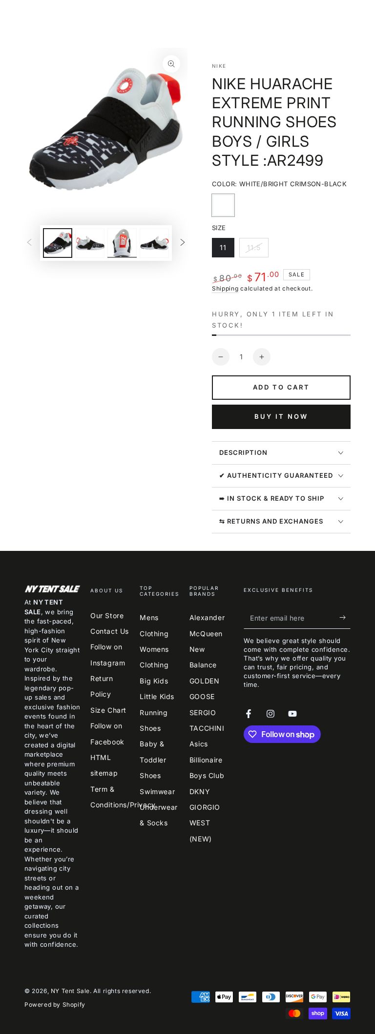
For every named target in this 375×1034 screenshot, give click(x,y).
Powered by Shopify (54, 1004)
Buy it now (281, 416)
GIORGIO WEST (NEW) (204, 823)
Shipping (225, 288)
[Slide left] (29, 243)
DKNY (199, 791)
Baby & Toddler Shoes (153, 760)
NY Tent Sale (70, 991)
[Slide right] (182, 243)
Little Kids (157, 696)
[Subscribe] (345, 617)
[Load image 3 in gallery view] (122, 243)
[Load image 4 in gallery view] (154, 243)
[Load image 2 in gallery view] (89, 243)
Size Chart (108, 710)
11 (226, 250)
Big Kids (154, 681)
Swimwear (157, 791)
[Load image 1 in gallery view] (57, 243)
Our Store (107, 615)
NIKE (219, 66)
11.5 (258, 250)
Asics (198, 744)
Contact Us (109, 631)
